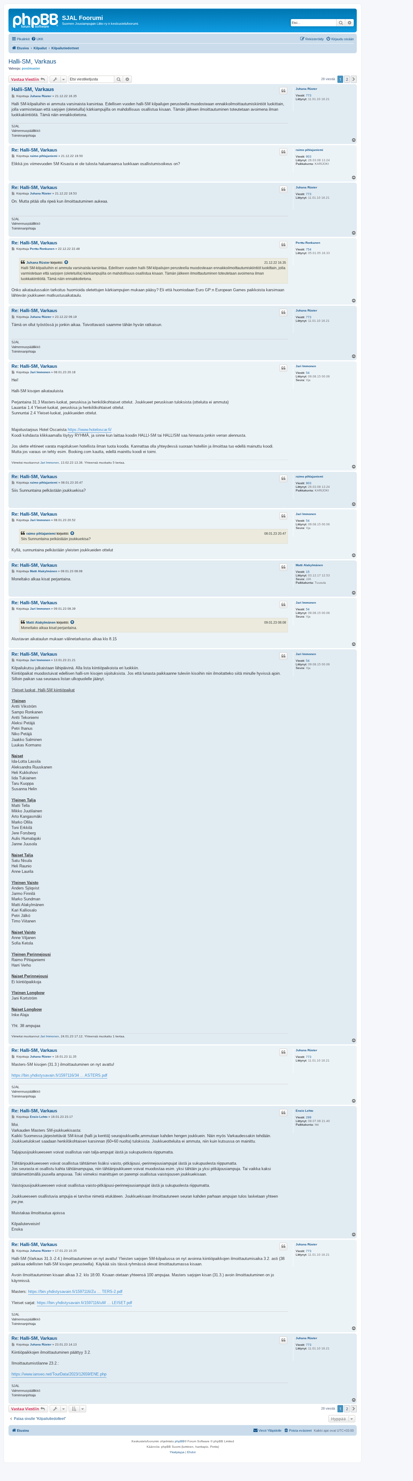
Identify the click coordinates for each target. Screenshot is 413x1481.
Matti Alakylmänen (309, 565)
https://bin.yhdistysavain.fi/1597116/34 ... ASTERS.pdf (59, 1075)
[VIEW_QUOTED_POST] (66, 262)
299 (308, 1117)
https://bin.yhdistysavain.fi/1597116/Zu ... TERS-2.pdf (75, 1291)
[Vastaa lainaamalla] (283, 90)
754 (308, 249)
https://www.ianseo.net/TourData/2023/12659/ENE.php (58, 1374)
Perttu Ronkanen (308, 242)
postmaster (31, 68)
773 (308, 95)
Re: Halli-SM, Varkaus (34, 149)
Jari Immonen (306, 366)
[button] (354, 79)
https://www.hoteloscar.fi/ (90, 429)
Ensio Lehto (304, 1110)
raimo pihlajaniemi (309, 150)
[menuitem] (37, 39)
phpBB (179, 1441)
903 (308, 156)
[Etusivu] (36, 19)
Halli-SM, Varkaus (32, 61)
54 (308, 372)
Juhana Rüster (306, 88)
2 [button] (347, 79)
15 (308, 571)
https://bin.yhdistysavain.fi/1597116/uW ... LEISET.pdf (84, 1302)
